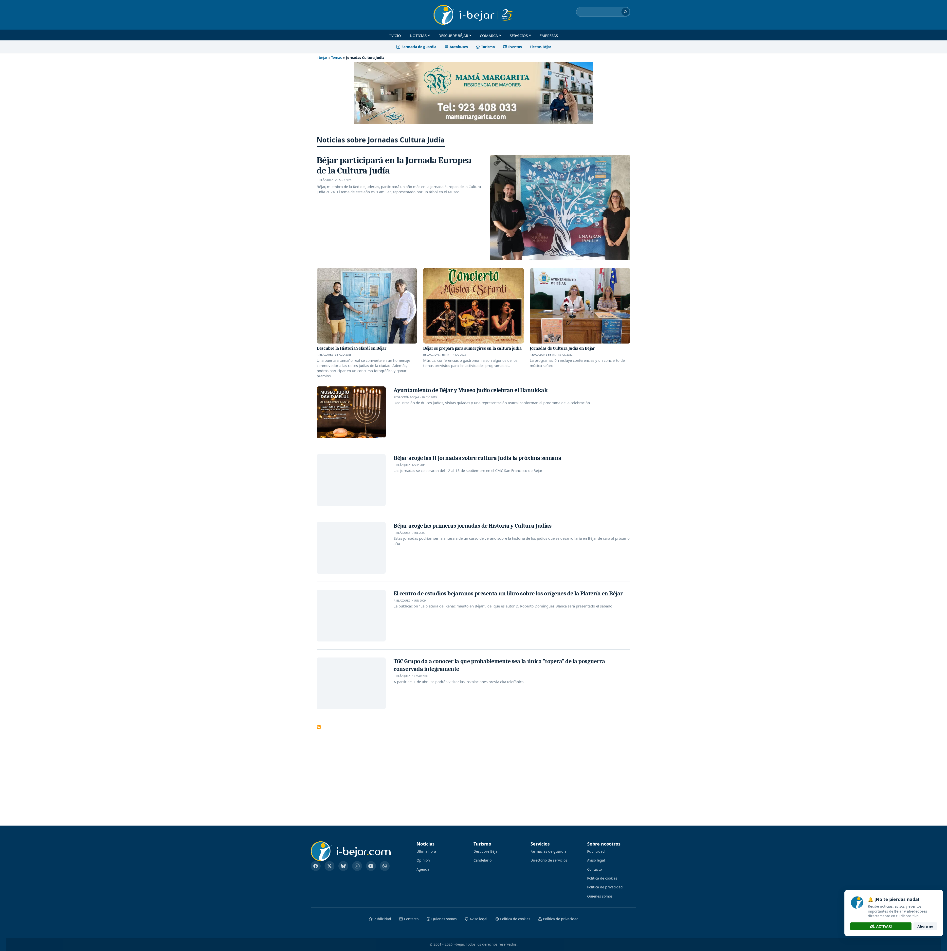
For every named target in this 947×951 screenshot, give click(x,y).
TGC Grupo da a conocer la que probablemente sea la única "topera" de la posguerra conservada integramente (499, 665)
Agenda (423, 869)
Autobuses (459, 46)
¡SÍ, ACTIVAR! (881, 926)
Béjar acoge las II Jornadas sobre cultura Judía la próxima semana (478, 457)
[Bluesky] (343, 866)
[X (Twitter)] (329, 866)
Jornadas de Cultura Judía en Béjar (562, 348)
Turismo (488, 46)
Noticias (418, 35)
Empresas (549, 35)
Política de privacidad (605, 887)
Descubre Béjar (453, 35)
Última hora (426, 851)
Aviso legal (596, 860)
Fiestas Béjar (540, 46)
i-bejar (322, 57)
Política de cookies (602, 878)
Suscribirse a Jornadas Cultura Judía (319, 727)
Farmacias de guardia (548, 851)
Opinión (423, 860)
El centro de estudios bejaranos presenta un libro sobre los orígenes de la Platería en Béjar (508, 593)
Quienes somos (600, 896)
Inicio (395, 35)
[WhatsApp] (385, 866)
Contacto (594, 869)
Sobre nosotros (603, 844)
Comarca (489, 35)
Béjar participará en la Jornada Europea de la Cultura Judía (394, 165)
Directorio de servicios (548, 860)
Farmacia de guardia (418, 46)
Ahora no (925, 926)
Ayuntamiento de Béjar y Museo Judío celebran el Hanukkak (470, 390)
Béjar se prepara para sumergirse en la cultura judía (472, 348)
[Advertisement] (432, 769)
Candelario (483, 860)
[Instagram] (357, 866)
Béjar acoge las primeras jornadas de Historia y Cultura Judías (472, 525)
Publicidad (596, 851)
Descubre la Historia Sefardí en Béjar (351, 348)
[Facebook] (316, 866)
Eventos (515, 46)
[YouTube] (371, 866)
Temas (336, 57)
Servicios (519, 35)
